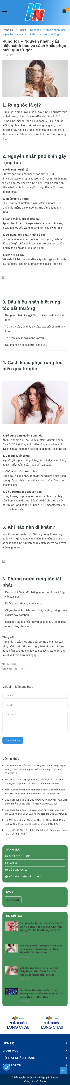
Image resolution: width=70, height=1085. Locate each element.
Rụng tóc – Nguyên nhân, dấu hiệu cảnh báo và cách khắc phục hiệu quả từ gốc (34, 45)
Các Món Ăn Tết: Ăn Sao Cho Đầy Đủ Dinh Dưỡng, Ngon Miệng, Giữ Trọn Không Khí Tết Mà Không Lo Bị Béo (41, 927)
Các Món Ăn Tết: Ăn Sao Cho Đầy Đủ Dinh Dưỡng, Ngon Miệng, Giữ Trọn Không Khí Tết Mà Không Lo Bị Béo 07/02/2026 (35, 769)
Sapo (43, 1081)
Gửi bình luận (13, 740)
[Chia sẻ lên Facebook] (16, 668)
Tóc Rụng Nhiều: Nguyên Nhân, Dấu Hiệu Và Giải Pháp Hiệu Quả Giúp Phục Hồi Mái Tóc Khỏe (41, 949)
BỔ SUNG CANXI (18, 869)
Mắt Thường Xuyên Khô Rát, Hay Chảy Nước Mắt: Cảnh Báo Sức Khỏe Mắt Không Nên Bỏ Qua (39, 971)
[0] (64, 11)
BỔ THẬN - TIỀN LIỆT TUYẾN (25, 876)
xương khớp (13, 899)
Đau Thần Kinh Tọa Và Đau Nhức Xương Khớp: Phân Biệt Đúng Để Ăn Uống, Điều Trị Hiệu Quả (41, 993)
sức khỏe (12, 664)
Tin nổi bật (14, 916)
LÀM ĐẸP (14, 863)
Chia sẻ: (7, 668)
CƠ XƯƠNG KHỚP (19, 856)
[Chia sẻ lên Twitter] (22, 668)
